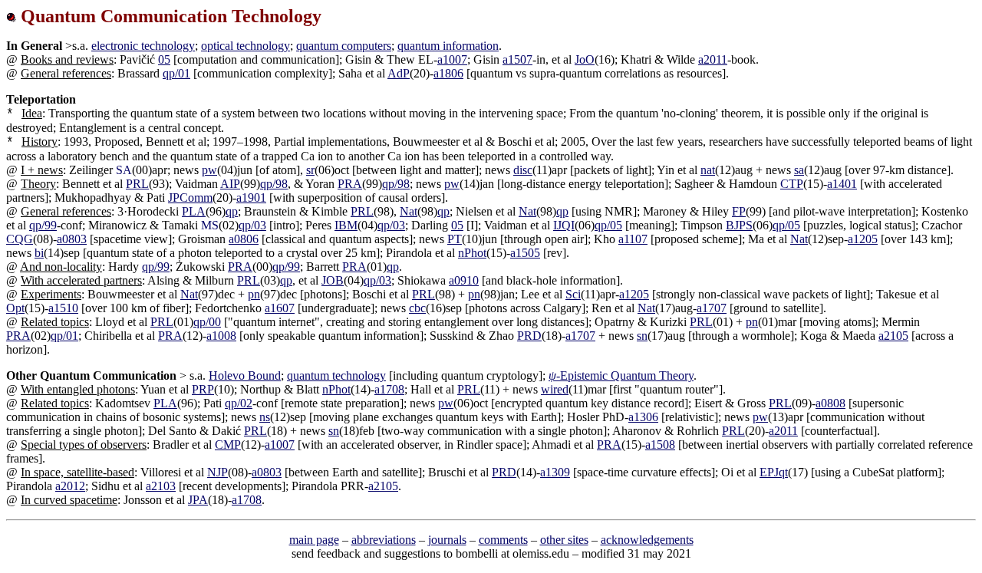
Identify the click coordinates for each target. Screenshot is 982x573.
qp (232, 211)
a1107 (633, 238)
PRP (203, 389)
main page (314, 539)
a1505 (525, 252)
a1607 (280, 307)
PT (454, 238)
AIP (230, 183)
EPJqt (774, 472)
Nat (408, 211)
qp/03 (252, 225)
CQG (19, 238)
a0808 (830, 403)
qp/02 (238, 403)
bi (39, 252)
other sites (564, 539)
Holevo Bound (245, 375)
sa (799, 169)
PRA (350, 183)
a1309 (555, 472)
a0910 (464, 280)
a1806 (448, 73)
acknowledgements (647, 539)
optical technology (245, 45)
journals (447, 539)
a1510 (63, 307)
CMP (228, 444)
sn (642, 335)
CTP (791, 183)
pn (254, 294)
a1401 (842, 183)
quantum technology (336, 375)
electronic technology (143, 45)
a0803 (72, 238)
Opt (15, 307)
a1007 (452, 59)
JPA (198, 499)
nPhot (472, 252)
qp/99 (43, 225)
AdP (398, 73)
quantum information (448, 45)
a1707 (712, 307)
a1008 (221, 335)
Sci (573, 294)
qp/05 (608, 225)
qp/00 (207, 321)
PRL (137, 183)
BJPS (739, 225)
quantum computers (343, 45)
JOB (332, 280)
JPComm (190, 197)
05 (164, 59)
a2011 (712, 59)
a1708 (389, 389)
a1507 (517, 59)
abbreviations (383, 539)
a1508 (660, 444)
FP (739, 211)
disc (522, 169)
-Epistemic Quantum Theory (621, 375)
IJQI (564, 225)
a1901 (251, 197)
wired (554, 389)
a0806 (244, 238)
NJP (217, 472)
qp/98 (274, 183)
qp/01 (176, 73)
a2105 (893, 335)
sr (310, 169)
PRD (529, 335)
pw (209, 169)
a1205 (863, 238)
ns (264, 416)
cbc (417, 307)
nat (707, 169)
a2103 (161, 485)
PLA (194, 211)
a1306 (643, 416)
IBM (346, 225)
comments (503, 539)
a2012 (70, 485)
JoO (585, 59)
